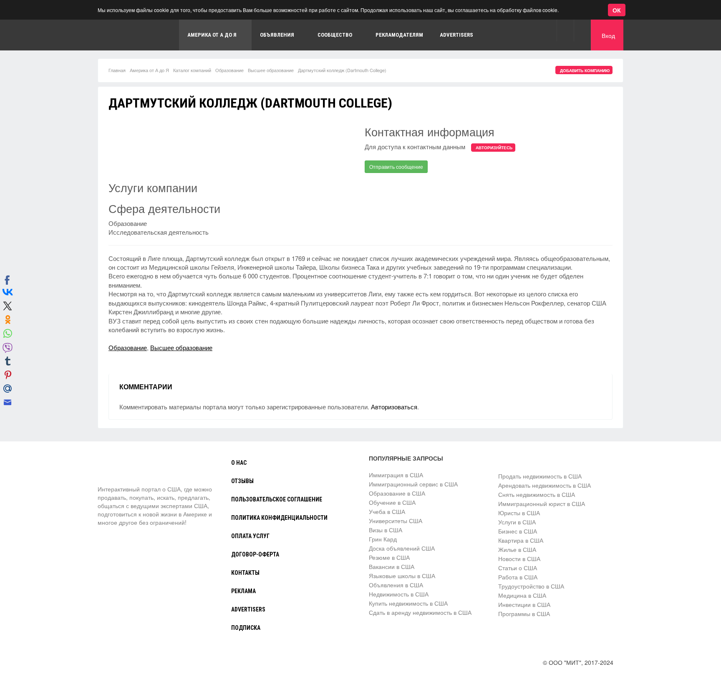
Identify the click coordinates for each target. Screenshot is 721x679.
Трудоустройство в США (531, 586)
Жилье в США (517, 549)
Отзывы (242, 481)
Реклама (243, 591)
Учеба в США (387, 511)
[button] (565, 30)
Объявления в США (396, 585)
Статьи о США (517, 568)
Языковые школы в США (402, 575)
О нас (239, 462)
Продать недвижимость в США (540, 476)
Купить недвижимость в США (408, 603)
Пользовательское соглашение (276, 499)
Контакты (245, 572)
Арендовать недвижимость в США (544, 485)
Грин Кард (383, 539)
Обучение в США (392, 502)
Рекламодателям (399, 35)
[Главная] (129, 469)
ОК (617, 10)
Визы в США (385, 530)
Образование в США (397, 493)
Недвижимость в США (399, 594)
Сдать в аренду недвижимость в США (420, 612)
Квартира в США (520, 540)
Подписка (245, 627)
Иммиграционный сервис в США (413, 484)
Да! (198, 46)
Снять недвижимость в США (536, 494)
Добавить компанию (585, 70)
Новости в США (519, 558)
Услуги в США (517, 522)
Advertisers (456, 35)
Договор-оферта (255, 554)
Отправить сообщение (396, 166)
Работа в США (517, 577)
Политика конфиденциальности (279, 517)
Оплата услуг (250, 536)
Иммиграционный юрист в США (541, 503)
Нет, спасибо (156, 46)
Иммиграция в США (396, 475)
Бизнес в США (517, 531)
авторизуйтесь (494, 147)
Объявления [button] (277, 35)
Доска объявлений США (402, 548)
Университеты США (395, 520)
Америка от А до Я (149, 70)
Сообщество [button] (335, 35)
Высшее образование (271, 70)
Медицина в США (522, 595)
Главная (117, 70)
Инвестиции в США (524, 604)
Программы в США (524, 613)
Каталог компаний (192, 70)
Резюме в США (389, 557)
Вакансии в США (391, 566)
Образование (229, 70)
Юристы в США (519, 513)
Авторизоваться (394, 406)
